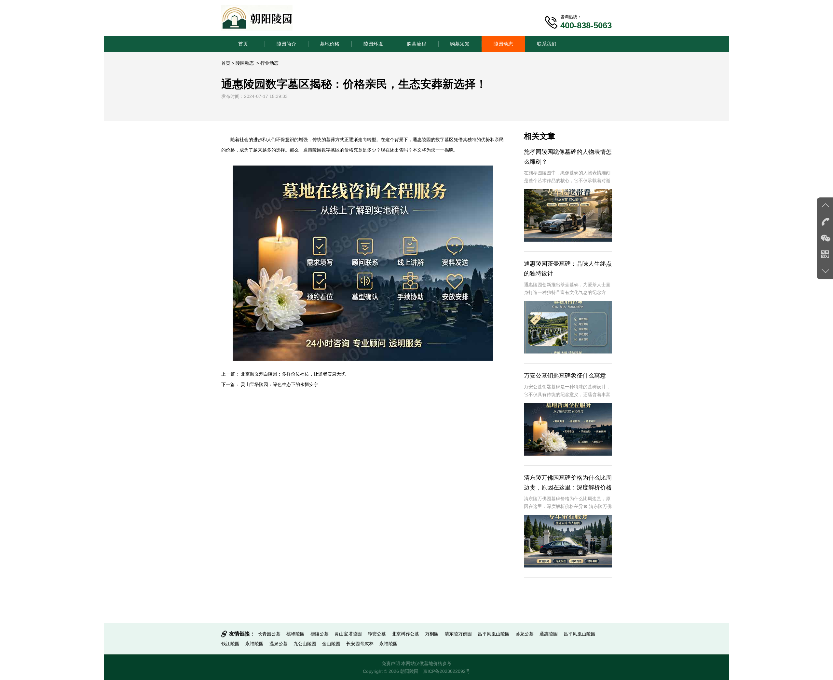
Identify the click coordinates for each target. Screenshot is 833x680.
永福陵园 (254, 643)
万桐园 (432, 633)
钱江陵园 (230, 643)
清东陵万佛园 (458, 633)
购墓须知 (460, 44)
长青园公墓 (269, 633)
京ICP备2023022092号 (446, 671)
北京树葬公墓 (405, 633)
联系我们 (546, 44)
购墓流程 (416, 44)
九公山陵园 (305, 643)
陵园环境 (373, 44)
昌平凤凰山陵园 (494, 633)
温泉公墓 (278, 643)
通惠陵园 (422, 139)
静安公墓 (377, 633)
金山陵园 (331, 643)
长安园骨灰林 (360, 643)
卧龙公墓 (524, 633)
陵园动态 (503, 44)
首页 (243, 44)
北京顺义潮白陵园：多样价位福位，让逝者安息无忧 (293, 374)
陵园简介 (286, 44)
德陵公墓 (319, 633)
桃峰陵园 (295, 633)
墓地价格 (329, 44)
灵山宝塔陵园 (348, 633)
